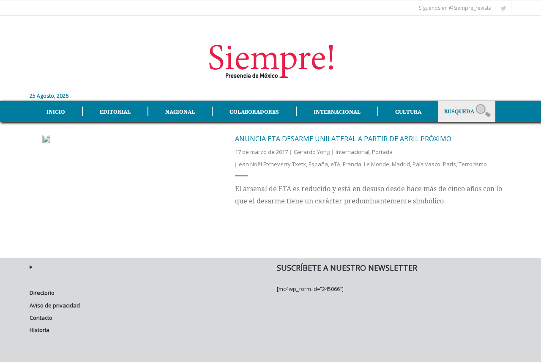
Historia (39, 330)
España (318, 164)
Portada (382, 152)
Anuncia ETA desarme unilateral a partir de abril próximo (343, 138)
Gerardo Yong (312, 152)
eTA (335, 164)
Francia (352, 164)
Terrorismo (473, 164)
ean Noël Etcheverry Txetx (272, 164)
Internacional (352, 152)
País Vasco (426, 164)
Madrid (401, 164)
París (449, 164)
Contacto (41, 317)
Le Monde (376, 164)
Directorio (42, 292)
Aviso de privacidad (55, 305)
